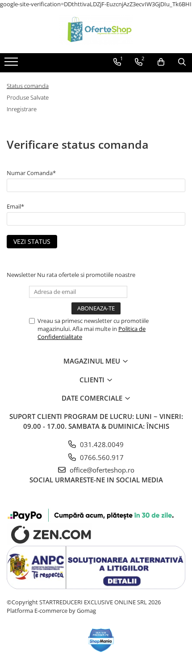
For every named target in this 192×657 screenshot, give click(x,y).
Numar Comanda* (31, 173)
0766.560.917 (101, 457)
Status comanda (28, 86)
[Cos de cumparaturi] (161, 62)
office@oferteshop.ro (101, 469)
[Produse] (12, 64)
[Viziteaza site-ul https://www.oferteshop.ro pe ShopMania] (101, 640)
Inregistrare (22, 109)
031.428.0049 (101, 444)
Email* (15, 206)
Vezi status (31, 241)
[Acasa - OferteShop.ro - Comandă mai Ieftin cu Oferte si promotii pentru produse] (96, 30)
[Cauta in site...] (182, 62)
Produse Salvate (28, 97)
